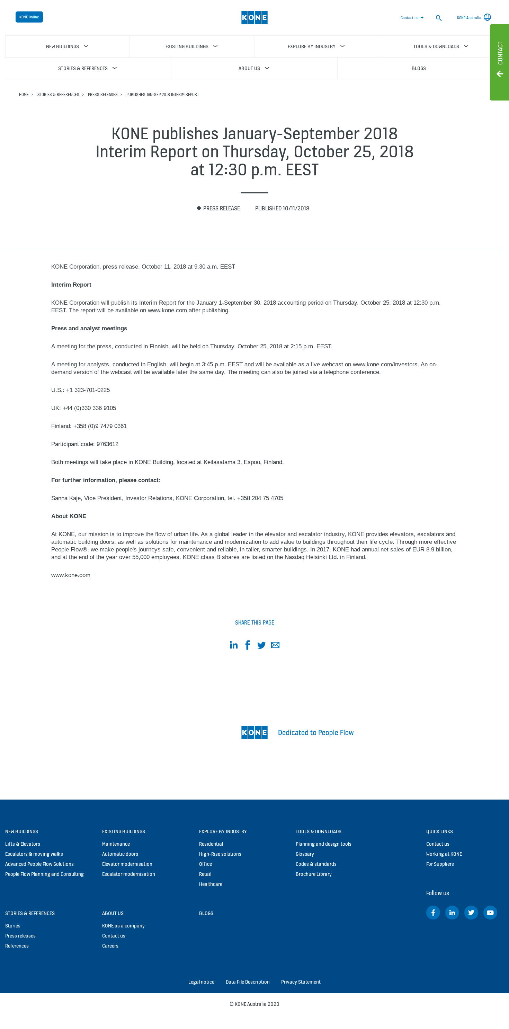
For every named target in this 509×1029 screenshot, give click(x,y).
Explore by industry (223, 831)
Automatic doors (120, 854)
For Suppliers (440, 864)
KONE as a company (123, 925)
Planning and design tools (323, 843)
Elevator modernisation (127, 864)
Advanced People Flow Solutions (39, 864)
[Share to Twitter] (261, 646)
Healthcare (210, 884)
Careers (110, 945)
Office (205, 864)
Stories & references (58, 94)
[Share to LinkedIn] (234, 646)
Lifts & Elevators (22, 843)
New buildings (21, 831)
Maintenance (116, 843)
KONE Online (29, 17)
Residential (211, 843)
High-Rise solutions (220, 854)
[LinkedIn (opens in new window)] (452, 912)
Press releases (103, 94)
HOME (24, 94)
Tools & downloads (318, 831)
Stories (12, 925)
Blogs (206, 913)
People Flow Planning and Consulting (44, 874)
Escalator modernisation (128, 874)
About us (113, 913)
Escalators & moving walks (34, 854)
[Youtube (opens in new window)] (490, 912)
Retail (205, 874)
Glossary (305, 854)
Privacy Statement (301, 981)
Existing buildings (123, 831)
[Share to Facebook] (247, 646)
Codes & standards (316, 864)
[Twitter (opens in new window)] (471, 912)
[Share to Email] (275, 646)
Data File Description (248, 981)
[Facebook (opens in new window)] (433, 912)
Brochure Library (314, 874)
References (17, 945)
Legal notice (201, 981)
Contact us (409, 17)
